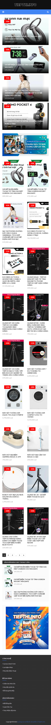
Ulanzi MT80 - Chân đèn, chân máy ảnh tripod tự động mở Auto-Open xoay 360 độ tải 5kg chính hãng (37, 327)
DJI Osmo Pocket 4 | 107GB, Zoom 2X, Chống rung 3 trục (24, 122)
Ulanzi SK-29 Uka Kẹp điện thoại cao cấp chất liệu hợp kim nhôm (36, 540)
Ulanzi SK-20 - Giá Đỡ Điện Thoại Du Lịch (36, 496)
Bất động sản (7, 703)
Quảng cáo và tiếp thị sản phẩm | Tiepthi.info (31, 722)
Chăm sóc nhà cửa (9, 683)
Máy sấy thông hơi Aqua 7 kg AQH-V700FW (12, 414)
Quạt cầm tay (7, 707)
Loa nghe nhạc (8, 667)
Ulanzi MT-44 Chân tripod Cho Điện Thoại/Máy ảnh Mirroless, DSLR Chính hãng (12, 327)
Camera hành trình (9, 664)
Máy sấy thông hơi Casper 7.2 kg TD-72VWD (36, 415)
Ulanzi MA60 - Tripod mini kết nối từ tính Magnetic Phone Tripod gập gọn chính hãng (37, 281)
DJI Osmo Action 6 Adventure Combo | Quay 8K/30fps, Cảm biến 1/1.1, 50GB (11, 280)
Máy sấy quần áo (8, 687)
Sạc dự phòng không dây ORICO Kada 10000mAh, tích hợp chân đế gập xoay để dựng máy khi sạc (23, 92)
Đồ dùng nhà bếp (8, 691)
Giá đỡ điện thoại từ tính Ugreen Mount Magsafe (24, 66)
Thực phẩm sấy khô (9, 710)
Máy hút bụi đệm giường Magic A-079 (11, 456)
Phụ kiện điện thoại (9, 671)
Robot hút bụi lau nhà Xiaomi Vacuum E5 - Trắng (12, 497)
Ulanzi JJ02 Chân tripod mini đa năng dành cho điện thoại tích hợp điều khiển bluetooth (12, 541)
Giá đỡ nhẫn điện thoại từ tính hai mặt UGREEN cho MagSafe (23, 37)
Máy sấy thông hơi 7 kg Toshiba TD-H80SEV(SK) (36, 371)
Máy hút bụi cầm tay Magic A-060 (36, 456)
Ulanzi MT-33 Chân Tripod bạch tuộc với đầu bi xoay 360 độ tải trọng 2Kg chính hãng (13, 372)
